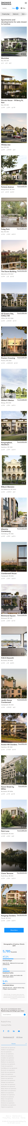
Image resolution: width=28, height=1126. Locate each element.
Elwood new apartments (7, 1078)
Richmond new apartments (7, 1103)
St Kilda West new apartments (8, 1105)
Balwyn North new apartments (8, 1088)
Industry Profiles (6, 1025)
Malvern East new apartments (8, 1076)
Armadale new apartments (7, 1058)
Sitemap (23, 1118)
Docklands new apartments (8, 1094)
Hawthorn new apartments (7, 1049)
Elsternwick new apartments (8, 1080)
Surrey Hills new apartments (8, 1084)
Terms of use (15, 1118)
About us (8, 1116)
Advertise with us (17, 1116)
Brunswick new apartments (8, 1070)
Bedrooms (15, 14)
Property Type (5, 14)
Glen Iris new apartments (7, 1053)
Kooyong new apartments (7, 1096)
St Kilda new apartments (7, 1101)
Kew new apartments (6, 1051)
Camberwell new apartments (8, 1047)
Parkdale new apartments (7, 1082)
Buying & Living (6, 1021)
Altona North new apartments (8, 1090)
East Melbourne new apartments (9, 1068)
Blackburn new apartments (7, 1062)
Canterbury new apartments (8, 1064)
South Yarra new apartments (8, 1072)
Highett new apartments (7, 1107)
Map (24, 8)
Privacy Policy (7, 1118)
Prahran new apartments (7, 1056)
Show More (14, 930)
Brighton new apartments (7, 1060)
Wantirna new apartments (7, 1092)
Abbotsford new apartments (8, 1086)
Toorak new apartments (7, 1066)
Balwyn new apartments (7, 1099)
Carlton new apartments (7, 1074)
